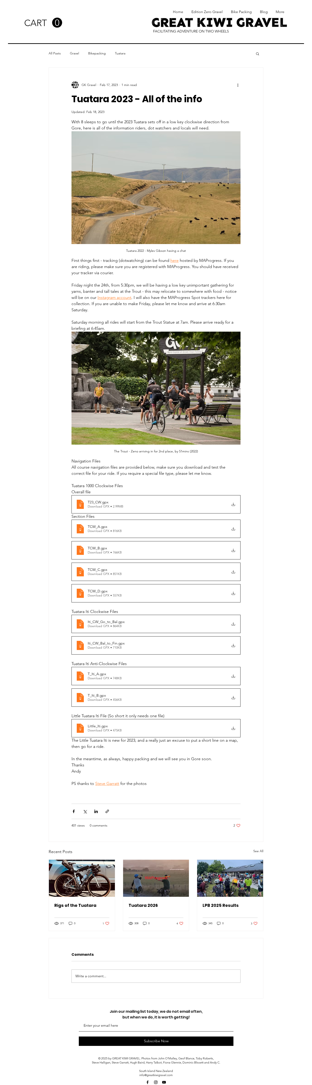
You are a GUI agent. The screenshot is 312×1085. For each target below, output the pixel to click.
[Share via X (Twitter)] (85, 811)
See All (258, 851)
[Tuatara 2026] (156, 878)
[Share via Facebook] (73, 811)
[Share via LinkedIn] (96, 811)
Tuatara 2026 (143, 905)
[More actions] (238, 85)
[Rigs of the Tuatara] (82, 878)
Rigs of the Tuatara (75, 905)
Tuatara (120, 53)
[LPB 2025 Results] (230, 878)
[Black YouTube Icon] (164, 1082)
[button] (43, 23)
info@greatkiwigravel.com (156, 1075)
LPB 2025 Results (221, 905)
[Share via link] (107, 811)
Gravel (74, 53)
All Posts (55, 53)
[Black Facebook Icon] (147, 1082)
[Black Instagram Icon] (155, 1082)
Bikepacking (97, 53)
